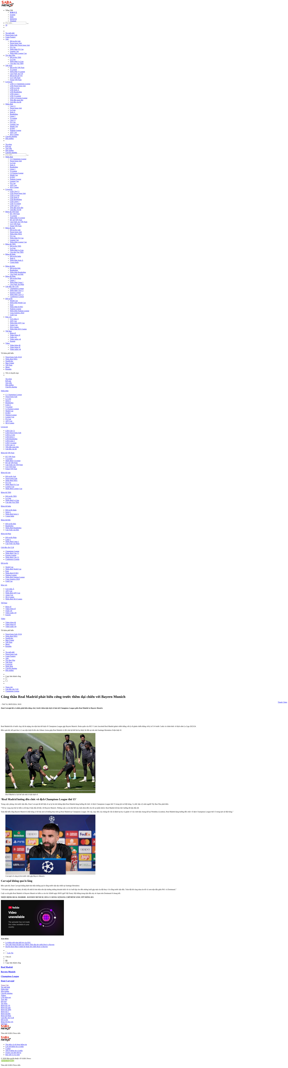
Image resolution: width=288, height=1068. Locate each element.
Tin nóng (8, 144)
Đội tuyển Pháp (15, 278)
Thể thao (8, 331)
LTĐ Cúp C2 (14, 206)
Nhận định (9, 104)
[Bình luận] (6, 681)
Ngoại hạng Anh (11, 35)
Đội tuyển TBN (15, 57)
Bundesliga (14, 114)
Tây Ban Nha (10, 55)
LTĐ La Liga (14, 88)
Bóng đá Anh (10, 228)
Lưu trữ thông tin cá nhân (14, 1046)
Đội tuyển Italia (15, 256)
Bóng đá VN (5, 1005)
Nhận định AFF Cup (17, 323)
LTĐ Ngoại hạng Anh (18, 86)
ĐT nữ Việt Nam (16, 220)
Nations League (15, 130)
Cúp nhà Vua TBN (17, 63)
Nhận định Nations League (19, 311)
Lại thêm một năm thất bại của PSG (18, 942)
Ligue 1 (12, 116)
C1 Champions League (18, 159)
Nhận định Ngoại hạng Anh (20, 45)
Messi (7, 367)
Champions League (17, 288)
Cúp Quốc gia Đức (17, 274)
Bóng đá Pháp (10, 276)
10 (6, 25)
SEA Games (14, 134)
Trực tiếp (8, 148)
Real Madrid (7, 967)
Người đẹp (9, 361)
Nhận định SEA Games (18, 329)
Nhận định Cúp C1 (17, 290)
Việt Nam (8, 65)
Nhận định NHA (16, 234)
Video (7, 343)
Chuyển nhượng (11, 136)
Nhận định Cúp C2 (17, 295)
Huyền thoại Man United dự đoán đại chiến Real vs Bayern (26, 947)
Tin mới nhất (9, 33)
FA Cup (13, 47)
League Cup (14, 51)
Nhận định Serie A (16, 260)
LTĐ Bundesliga (16, 92)
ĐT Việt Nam (15, 214)
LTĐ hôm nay (6, 997)
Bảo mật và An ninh (12, 1055)
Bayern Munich (8, 972)
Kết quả (8, 146)
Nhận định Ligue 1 (16, 282)
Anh (7, 39)
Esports (12, 341)
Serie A (12, 112)
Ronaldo (8, 369)
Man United (9, 363)
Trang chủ (9, 687)
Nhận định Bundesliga (18, 272)
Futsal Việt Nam (15, 80)
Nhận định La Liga (17, 61)
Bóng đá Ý (5, 1012)
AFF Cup (13, 132)
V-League (13, 70)
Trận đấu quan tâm (16, 100)
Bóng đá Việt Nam (12, 212)
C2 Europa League (16, 173)
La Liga (13, 59)
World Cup (14, 126)
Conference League (17, 297)
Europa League (15, 293)
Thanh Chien (282, 702)
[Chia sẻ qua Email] (6, 961)
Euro (11, 305)
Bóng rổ (13, 333)
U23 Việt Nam (15, 78)
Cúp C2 (13, 120)
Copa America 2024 (17, 313)
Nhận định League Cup (18, 53)
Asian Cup (14, 325)
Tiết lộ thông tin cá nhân (14, 1051)
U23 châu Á (14, 319)
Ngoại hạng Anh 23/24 (13, 357)
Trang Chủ (5, 985)
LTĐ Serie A (14, 90)
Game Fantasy (10, 37)
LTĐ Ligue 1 (14, 94)
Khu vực (8, 317)
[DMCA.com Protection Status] (7, 1061)
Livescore (8, 82)
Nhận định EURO (16, 307)
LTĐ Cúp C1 (14, 191)
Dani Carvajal (7, 981)
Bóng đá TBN (10, 244)
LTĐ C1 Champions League (20, 84)
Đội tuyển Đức (15, 268)
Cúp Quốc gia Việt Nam (18, 222)
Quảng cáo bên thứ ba (13, 1053)
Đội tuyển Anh (15, 41)
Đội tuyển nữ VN (16, 76)
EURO (12, 128)
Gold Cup (13, 315)
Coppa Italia (14, 262)
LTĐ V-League (15, 96)
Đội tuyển (8, 299)
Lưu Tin (10, 953)
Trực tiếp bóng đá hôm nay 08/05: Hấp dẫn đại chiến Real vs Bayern (29, 945)
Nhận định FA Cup (17, 49)
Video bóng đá (15, 345)
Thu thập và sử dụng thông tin (16, 1044)
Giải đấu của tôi (15, 102)
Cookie (8, 1049)
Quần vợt (13, 337)
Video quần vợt (15, 339)
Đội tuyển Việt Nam (17, 68)
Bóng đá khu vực (7, 1022)
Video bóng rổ (15, 335)
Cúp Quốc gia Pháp (17, 284)
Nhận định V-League (17, 72)
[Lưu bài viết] (6, 679)
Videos (3, 995)
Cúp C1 (13, 106)
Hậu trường (9, 138)
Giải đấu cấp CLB (11, 286)
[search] (27, 23)
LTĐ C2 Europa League (18, 98)
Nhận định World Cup (18, 303)
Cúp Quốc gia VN (16, 74)
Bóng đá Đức (10, 266)
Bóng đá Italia (10, 254)
